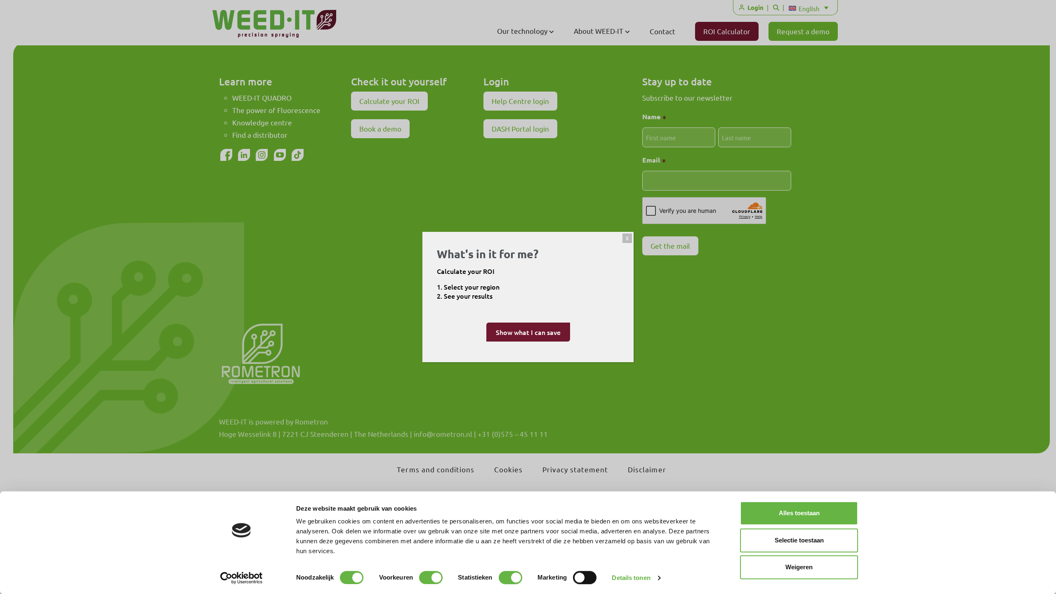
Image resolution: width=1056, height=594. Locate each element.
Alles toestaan (799, 512)
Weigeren (799, 566)
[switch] (431, 577)
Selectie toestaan (799, 540)
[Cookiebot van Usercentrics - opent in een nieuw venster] (241, 578)
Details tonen (631, 577)
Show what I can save (528, 332)
